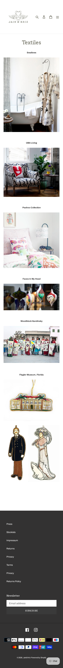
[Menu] (57, 16)
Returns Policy (13, 581)
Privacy (10, 557)
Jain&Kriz (27, 658)
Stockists (11, 532)
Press (9, 524)
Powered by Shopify (38, 658)
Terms (9, 565)
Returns (10, 548)
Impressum (12, 540)
